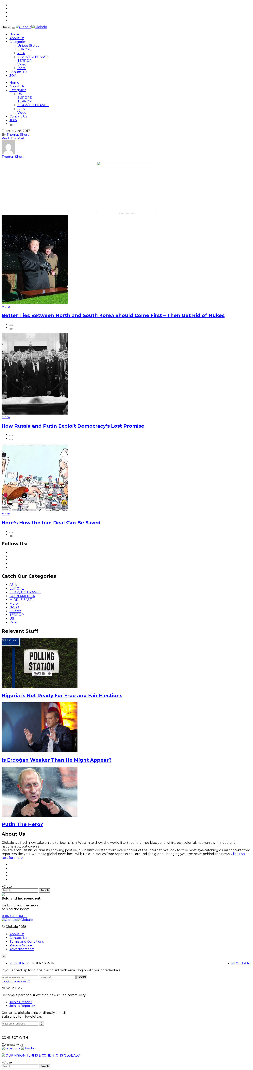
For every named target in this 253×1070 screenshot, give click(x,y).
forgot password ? (16, 981)
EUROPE (24, 49)
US (19, 94)
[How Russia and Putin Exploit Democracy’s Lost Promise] (35, 413)
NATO (14, 607)
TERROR (24, 60)
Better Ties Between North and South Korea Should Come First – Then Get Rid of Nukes (113, 315)
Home (14, 34)
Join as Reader (20, 1002)
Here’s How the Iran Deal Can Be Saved (51, 523)
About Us (16, 38)
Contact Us (18, 72)
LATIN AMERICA (22, 596)
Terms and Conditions (26, 941)
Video (21, 64)
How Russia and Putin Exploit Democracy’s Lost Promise (73, 426)
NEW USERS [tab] (241, 963)
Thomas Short (18, 134)
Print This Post (13, 138)
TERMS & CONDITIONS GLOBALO (53, 1055)
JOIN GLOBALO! (14, 916)
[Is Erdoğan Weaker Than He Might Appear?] (39, 751)
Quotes (15, 611)
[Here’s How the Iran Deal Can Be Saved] (35, 510)
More (21, 68)
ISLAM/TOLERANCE (33, 57)
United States (28, 45)
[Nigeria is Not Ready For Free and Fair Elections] (39, 687)
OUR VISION (15, 1055)
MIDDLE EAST (20, 600)
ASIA (21, 53)
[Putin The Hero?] (39, 816)
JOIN (13, 76)
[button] (11, 1048)
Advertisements (21, 949)
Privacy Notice (20, 945)
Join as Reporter (22, 1006)
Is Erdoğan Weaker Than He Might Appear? (56, 760)
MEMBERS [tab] (17, 963)
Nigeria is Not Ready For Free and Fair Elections (62, 695)
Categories (17, 42)
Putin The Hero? (22, 824)
